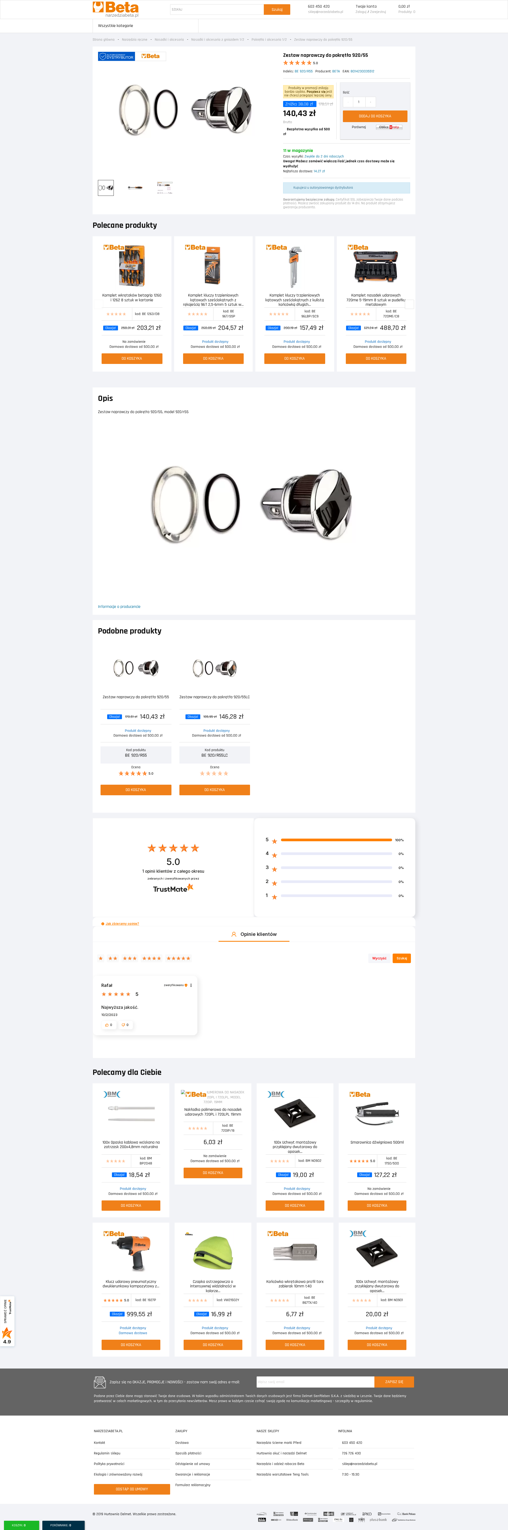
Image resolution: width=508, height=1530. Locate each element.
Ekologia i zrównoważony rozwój (118, 1474)
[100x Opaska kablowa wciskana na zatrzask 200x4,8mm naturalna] (131, 1113)
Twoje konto (366, 6)
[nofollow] (389, 127)
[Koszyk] (392, 9)
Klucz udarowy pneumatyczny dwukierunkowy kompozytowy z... (131, 1284)
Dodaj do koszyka (375, 116)
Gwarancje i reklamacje (192, 1474)
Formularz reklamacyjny (192, 1485)
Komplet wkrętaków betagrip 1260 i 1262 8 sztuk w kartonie (131, 298)
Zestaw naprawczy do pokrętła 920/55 (136, 697)
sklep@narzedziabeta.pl (325, 12)
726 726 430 (351, 1453)
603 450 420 (319, 6)
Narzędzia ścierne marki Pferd (279, 1442)
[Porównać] (161, 247)
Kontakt (99, 1442)
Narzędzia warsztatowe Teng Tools (283, 1474)
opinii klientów (173, 871)
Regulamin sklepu (107, 1453)
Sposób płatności (188, 1453)
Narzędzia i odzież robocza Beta (280, 1464)
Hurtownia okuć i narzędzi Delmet (282, 1453)
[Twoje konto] (349, 9)
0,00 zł (404, 6)
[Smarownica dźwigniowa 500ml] (377, 1113)
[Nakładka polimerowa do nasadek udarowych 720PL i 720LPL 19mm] (213, 1097)
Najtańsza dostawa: (298, 171)
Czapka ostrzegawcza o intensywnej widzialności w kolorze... (213, 1285)
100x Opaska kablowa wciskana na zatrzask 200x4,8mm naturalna (131, 1145)
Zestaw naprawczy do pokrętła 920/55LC (214, 697)
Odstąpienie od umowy (192, 1464)
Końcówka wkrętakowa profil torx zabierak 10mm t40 (295, 1284)
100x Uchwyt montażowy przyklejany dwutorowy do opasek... (295, 1146)
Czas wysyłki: (293, 156)
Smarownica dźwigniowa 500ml (377, 1142)
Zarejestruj (378, 12)
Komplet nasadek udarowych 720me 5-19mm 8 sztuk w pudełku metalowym (376, 299)
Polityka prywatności (109, 1464)
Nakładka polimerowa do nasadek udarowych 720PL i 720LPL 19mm (213, 1112)
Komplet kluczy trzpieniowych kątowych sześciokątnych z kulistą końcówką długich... (294, 299)
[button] (103, 924)
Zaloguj (361, 12)
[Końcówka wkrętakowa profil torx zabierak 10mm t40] (295, 1253)
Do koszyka (132, 358)
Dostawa (182, 1442)
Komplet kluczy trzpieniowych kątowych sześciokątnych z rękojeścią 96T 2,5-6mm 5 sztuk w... (213, 299)
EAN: (346, 71)
